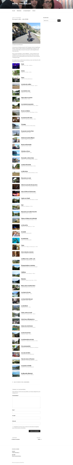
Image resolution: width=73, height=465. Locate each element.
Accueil (13, 10)
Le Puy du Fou (24, 225)
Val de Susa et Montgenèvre (28, 319)
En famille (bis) (24, 238)
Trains (22, 245)
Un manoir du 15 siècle (26, 117)
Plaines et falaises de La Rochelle (29, 218)
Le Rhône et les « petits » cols (28, 258)
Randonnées (19, 10)
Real (20, 17)
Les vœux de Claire (25, 352)
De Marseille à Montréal (26, 373)
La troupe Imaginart (26, 10)
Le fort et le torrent (25, 332)
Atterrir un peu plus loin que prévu (29, 184)
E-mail (14, 415)
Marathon (23, 278)
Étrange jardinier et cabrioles (28, 265)
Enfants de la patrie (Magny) (27, 137)
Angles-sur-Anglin (25, 198)
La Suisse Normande (26, 164)
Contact (33, 10)
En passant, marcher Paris (27, 131)
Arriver (23, 70)
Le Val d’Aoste (24, 305)
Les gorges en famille (26, 365)
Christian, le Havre (25, 151)
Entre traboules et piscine (27, 252)
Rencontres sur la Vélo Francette (29, 211)
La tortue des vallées (26, 84)
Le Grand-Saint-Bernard (27, 299)
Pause (22, 77)
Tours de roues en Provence (27, 358)
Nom (13, 410)
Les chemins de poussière (27, 104)
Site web (14, 421)
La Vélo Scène (24, 171)
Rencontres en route (26, 178)
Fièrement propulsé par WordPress (18, 462)
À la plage (23, 124)
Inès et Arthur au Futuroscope (28, 191)
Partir (22, 64)
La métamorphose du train (27, 339)
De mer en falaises (25, 110)
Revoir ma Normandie (26, 144)
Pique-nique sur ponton (26, 97)
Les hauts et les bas (26, 292)
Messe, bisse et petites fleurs (28, 285)
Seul (22, 204)
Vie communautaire (26, 346)
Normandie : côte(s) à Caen (27, 157)
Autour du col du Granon (27, 325)
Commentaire (15, 395)
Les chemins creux (25, 90)
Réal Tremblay (21, 4)
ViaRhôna (23, 272)
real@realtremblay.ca (15, 452)
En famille (23, 231)
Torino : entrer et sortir (26, 312)
